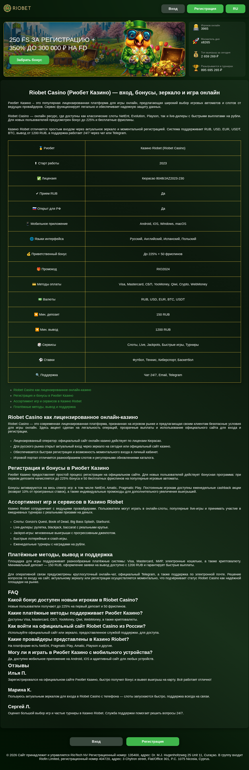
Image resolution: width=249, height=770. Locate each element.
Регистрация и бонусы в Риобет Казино (43, 395)
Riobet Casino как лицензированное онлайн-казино (52, 390)
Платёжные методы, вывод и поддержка (44, 407)
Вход (173, 9)
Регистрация (205, 9)
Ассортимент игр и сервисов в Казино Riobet (47, 401)
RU (235, 9)
